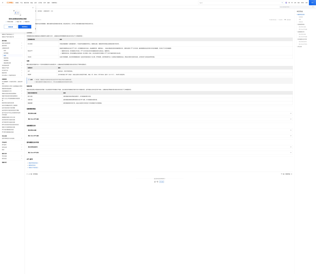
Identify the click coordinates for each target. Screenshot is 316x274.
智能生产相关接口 (33, 167)
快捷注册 (10, 27)
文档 (295, 2)
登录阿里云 (25, 27)
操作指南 (40, 11)
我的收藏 (289, 19)
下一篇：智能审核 (285, 174)
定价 (35, 2)
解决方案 (26, 2)
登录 (312, 2)
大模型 (17, 2)
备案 (299, 2)
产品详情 (280, 19)
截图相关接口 (32, 165)
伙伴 (44, 2)
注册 (306, 2)
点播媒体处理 (46, 11)
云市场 (40, 2)
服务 (48, 2)
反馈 (162, 181)
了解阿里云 (54, 2)
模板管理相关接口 (33, 163)
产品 (21, 2)
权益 (31, 2)
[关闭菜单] (2, 2)
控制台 (302, 2)
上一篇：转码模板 (33, 174)
